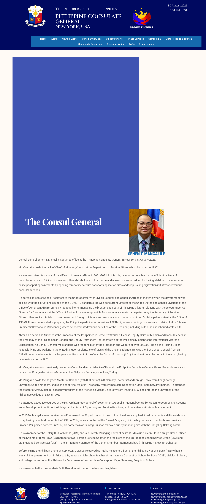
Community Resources (90, 44)
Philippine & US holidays (80, 499)
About (54, 38)
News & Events (70, 38)
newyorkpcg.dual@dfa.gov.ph (165, 499)
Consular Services (91, 38)
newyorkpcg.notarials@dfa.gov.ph (168, 502)
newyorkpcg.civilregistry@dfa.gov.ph (169, 496)
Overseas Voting (116, 44)
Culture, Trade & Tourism (179, 38)
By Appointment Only (70, 502)
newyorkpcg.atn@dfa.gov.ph (165, 493)
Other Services (136, 38)
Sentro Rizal (154, 38)
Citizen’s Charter (115, 38)
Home (43, 38)
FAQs (132, 44)
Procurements (146, 44)
